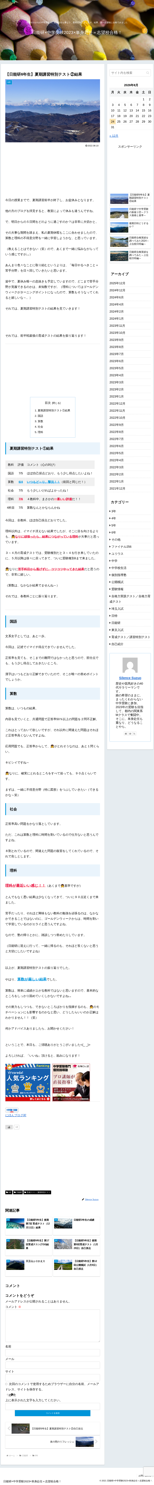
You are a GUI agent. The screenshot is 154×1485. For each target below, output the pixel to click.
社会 (40, 426)
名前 (8, 1346)
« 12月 (113, 135)
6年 (10, 1192)
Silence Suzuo (130, 678)
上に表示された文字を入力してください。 (33, 1400)
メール (9, 1359)
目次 (48, 402)
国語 (40, 415)
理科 (40, 432)
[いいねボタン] (9, 1127)
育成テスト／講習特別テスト (38, 1192)
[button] (147, 73)
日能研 (19, 1192)
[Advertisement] (52, 171)
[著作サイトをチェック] (126, 733)
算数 (40, 421)
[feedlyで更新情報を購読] (130, 733)
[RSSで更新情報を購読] (134, 733)
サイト (9, 1371)
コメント (13, 1306)
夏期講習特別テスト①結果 (54, 410)
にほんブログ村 (15, 1115)
